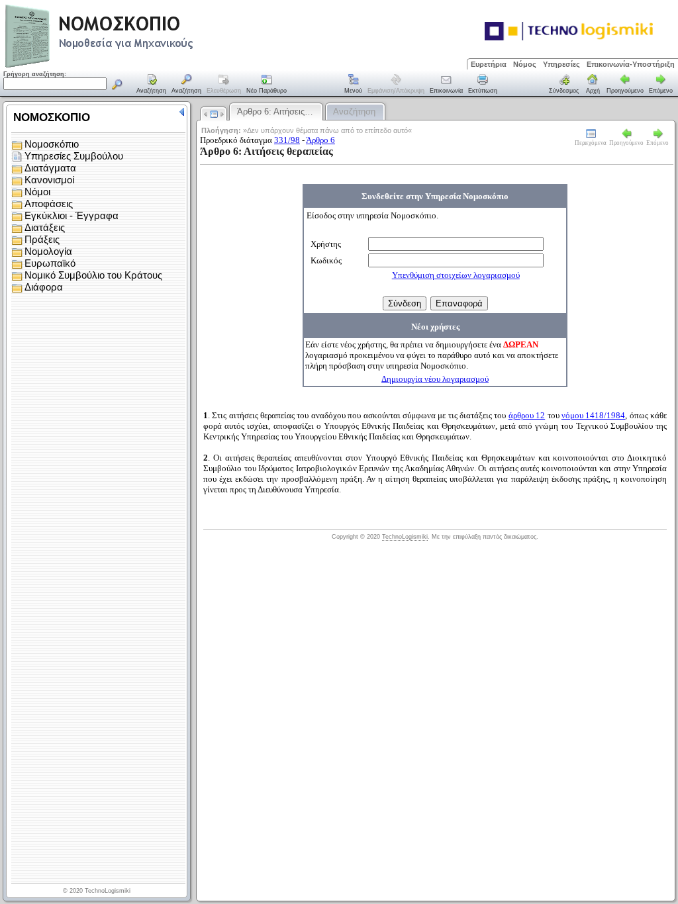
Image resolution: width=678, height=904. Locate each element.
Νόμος (524, 64)
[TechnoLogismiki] (151, 65)
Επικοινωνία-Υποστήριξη (631, 64)
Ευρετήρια (489, 64)
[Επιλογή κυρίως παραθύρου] (151, 84)
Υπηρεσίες (561, 64)
